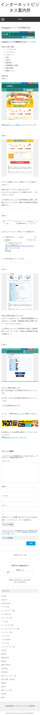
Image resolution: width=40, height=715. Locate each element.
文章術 (3, 668)
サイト (4, 505)
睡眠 (2, 683)
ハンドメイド (5, 632)
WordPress (4, 603)
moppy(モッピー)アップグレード (15, 437)
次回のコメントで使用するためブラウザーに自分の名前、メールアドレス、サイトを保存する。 (19, 518)
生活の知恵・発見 (7, 679)
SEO (2, 596)
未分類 (3, 672)
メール (5, 496)
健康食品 (4, 657)
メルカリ (4, 643)
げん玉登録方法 (20, 582)
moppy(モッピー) (18, 413)
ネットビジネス (6, 625)
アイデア (4, 607)
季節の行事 (4, 665)
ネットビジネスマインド (9, 628)
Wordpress (30, 713)
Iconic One (9, 713)
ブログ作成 (4, 639)
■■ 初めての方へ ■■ (20, 555)
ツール (3, 621)
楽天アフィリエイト (7, 675)
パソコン (4, 636)
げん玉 (21, 570)
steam (3, 599)
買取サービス (5, 690)
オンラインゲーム (7, 610)
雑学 (2, 694)
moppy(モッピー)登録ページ (14, 125)
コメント (6, 461)
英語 (2, 686)
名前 (4, 486)
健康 (2, 654)
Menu (20, 19)
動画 (2, 661)
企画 (2, 650)
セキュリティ (5, 618)
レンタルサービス (7, 646)
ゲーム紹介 (4, 614)
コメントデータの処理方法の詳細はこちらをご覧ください (19, 533)
